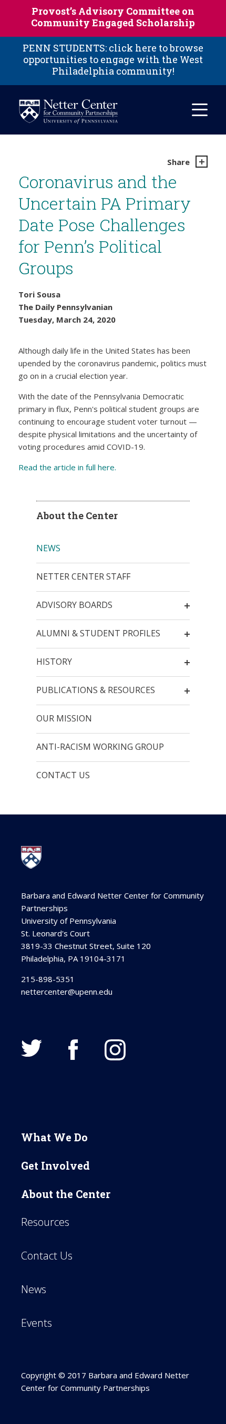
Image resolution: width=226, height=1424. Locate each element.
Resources (45, 1222)
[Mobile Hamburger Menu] (200, 110)
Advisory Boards (74, 605)
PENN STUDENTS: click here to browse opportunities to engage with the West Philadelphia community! (113, 59)
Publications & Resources (95, 690)
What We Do (54, 1137)
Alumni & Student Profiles (98, 633)
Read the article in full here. (68, 467)
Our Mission (64, 718)
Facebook (73, 1049)
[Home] (68, 112)
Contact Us (63, 775)
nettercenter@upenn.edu (66, 991)
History (54, 661)
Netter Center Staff (83, 576)
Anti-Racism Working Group (100, 746)
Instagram (115, 1049)
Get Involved (55, 1165)
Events (36, 1323)
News (48, 548)
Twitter (31, 1048)
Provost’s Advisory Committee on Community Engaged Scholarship (113, 17)
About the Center (65, 1194)
